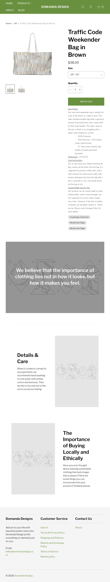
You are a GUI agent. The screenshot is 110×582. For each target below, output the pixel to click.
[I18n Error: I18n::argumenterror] (10, 89)
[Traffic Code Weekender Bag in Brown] (33, 55)
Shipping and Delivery (52, 537)
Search (44, 527)
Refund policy (48, 556)
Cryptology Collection (79, 217)
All (15, 23)
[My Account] (91, 6)
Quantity (73, 83)
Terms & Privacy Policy (53, 532)
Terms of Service (49, 551)
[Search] (83, 6)
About (10, 10)
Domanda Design (23, 575)
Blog (21, 10)
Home (9, 3)
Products (23, 3)
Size (70, 68)
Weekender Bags (77, 222)
